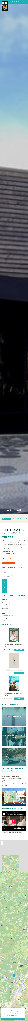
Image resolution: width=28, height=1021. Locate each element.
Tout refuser (4, 1019)
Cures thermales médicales (9, 571)
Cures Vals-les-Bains (17, 519)
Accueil (5, 526)
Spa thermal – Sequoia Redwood (11, 575)
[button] (14, 975)
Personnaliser (12, 1019)
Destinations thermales (12, 526)
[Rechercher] (21, 2)
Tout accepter (20, 1019)
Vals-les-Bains (6, 519)
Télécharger (19, 649)
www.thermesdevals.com (7, 620)
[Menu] (24, 2)
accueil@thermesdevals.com (8, 615)
